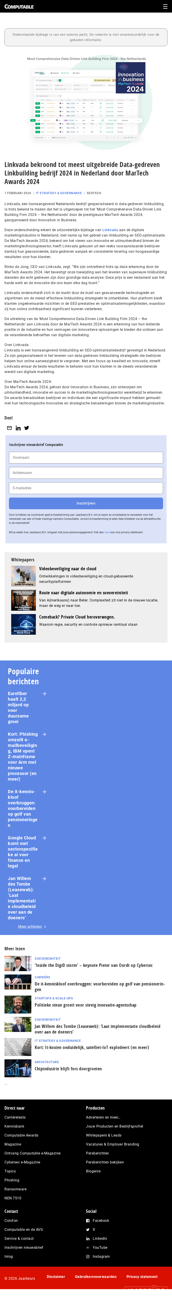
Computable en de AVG (23, 1229)
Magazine (12, 1144)
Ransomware (15, 1189)
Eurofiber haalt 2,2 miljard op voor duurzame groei (18, 707)
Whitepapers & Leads (104, 1135)
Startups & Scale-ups (54, 998)
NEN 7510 (12, 1198)
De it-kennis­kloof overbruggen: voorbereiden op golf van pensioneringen (23, 808)
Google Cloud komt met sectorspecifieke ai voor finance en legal (23, 852)
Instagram (101, 1256)
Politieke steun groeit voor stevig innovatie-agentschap (86, 1005)
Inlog (8, 1256)
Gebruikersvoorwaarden (96, 1277)
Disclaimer (56, 1277)
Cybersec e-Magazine (22, 1162)
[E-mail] (9, 428)
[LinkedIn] (18, 428)
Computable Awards (21, 1135)
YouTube (100, 1247)
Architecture (47, 1062)
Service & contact (19, 1238)
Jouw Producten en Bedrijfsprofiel (114, 1126)
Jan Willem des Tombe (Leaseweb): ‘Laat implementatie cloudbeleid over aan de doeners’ (22, 898)
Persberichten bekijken (105, 1162)
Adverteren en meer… (103, 1117)
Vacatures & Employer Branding (112, 1144)
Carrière (42, 977)
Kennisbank (14, 1126)
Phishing (11, 1180)
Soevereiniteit (48, 958)
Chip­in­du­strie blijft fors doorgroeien (68, 1069)
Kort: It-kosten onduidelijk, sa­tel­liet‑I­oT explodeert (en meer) (92, 1047)
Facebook (101, 1220)
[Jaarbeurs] (144, 1290)
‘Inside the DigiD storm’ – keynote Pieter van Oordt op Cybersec (94, 965)
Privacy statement (142, 1277)
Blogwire (93, 1171)
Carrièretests (15, 1117)
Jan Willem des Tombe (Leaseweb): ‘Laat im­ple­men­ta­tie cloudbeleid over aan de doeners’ (97, 1029)
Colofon (11, 1220)
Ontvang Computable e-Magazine (32, 1153)
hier (107, 532)
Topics (10, 1171)
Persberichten (97, 1153)
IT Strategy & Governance (59, 193)
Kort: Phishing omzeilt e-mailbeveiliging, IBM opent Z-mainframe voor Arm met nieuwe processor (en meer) (23, 756)
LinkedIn (100, 1238)
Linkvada (110, 230)
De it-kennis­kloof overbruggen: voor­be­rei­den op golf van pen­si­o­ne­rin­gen (100, 986)
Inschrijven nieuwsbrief (23, 1247)
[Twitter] (26, 428)
